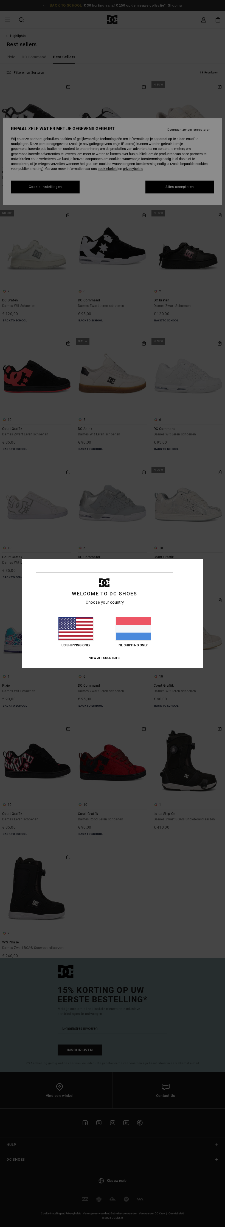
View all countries (104, 658)
